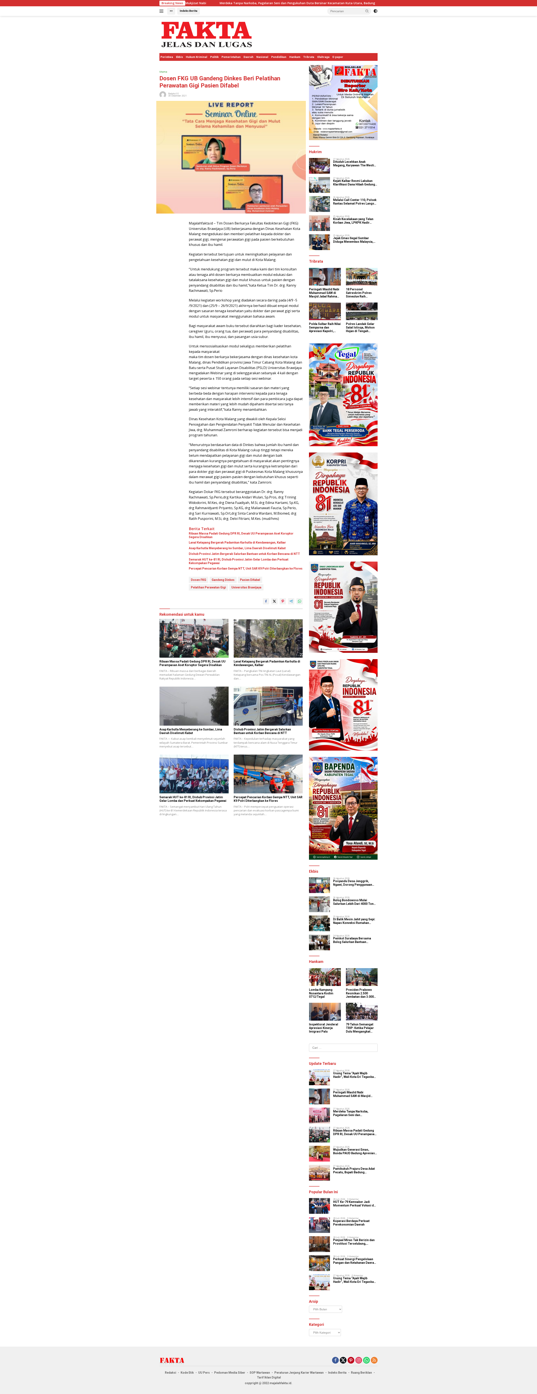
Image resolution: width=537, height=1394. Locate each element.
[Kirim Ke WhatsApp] (299, 601)
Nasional (262, 57)
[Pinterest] (351, 1360)
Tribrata (308, 57)
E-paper (337, 57)
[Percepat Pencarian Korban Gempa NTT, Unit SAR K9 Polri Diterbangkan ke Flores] (268, 774)
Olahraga (323, 57)
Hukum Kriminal (196, 57)
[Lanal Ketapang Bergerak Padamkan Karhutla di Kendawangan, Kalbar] (268, 638)
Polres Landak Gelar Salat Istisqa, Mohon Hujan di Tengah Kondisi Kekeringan (360, 327)
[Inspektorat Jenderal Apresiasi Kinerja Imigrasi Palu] (325, 1012)
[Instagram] (358, 1360)
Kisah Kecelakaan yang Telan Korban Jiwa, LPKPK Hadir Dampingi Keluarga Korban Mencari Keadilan (353, 220)
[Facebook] (335, 1360)
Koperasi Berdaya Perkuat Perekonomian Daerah (351, 1222)
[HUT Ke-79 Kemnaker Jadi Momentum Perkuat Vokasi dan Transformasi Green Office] (319, 1206)
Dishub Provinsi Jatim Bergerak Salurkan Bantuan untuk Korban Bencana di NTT (244, 554)
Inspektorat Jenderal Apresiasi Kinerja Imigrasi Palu (323, 1028)
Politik (214, 57)
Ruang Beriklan (361, 1372)
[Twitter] (343, 1360)
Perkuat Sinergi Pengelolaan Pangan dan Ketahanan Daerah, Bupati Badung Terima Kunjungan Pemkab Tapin (355, 1261)
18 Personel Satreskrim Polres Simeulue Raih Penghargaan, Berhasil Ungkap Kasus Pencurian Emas (359, 293)
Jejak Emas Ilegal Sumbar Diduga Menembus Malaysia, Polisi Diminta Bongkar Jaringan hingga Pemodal (353, 240)
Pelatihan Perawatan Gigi (208, 587)
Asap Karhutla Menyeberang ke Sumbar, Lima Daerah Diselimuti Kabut (237, 548)
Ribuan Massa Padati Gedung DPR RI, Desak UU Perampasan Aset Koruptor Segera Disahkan (351, 3)
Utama (163, 71)
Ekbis (179, 57)
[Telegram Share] (291, 601)
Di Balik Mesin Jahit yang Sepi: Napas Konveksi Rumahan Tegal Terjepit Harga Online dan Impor (355, 921)
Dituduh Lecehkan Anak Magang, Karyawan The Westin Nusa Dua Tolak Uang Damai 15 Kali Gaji (355, 163)
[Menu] (162, 11)
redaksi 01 (173, 93)
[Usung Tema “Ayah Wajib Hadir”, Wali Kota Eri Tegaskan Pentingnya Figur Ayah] (319, 1077)
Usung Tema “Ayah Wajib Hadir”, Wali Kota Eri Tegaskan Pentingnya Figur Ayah (354, 1075)
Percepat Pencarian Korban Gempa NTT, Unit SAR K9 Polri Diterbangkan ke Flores (245, 568)
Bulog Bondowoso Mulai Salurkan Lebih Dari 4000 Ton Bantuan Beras (353, 902)
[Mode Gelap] (375, 11)
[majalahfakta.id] (206, 34)
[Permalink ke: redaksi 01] (162, 94)
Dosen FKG (198, 580)
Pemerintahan (231, 57)
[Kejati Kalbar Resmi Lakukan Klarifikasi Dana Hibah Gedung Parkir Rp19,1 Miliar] (319, 185)
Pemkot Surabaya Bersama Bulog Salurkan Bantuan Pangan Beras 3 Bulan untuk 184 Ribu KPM (355, 940)
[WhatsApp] (366, 1360)
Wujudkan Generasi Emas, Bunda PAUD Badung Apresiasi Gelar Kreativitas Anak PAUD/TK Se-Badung (354, 1151)
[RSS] (374, 1360)
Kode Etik (187, 1372)
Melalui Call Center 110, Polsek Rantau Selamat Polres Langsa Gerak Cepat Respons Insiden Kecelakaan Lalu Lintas (355, 201)
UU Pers (204, 1372)
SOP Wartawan (260, 1372)
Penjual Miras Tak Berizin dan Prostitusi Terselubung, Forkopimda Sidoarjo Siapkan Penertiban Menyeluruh (354, 1241)
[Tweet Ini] (274, 601)
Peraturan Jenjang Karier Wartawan (299, 1372)
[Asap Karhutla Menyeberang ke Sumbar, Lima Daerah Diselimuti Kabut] (194, 706)
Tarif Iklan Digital (269, 1377)
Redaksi (170, 1372)
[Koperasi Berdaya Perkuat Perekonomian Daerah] (319, 1225)
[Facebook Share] (266, 601)
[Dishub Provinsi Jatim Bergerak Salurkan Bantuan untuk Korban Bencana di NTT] (268, 706)
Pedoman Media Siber (229, 1372)
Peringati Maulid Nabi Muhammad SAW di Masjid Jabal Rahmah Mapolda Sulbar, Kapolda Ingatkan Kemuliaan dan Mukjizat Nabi (324, 293)
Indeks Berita (188, 10)
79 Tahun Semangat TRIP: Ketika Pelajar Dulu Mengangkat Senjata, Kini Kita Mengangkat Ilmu (360, 1028)
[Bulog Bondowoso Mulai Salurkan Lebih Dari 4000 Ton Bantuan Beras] (319, 904)
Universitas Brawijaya (246, 587)
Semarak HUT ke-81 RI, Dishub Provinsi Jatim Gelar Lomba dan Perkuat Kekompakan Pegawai (238, 561)
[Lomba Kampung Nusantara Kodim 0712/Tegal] (325, 977)
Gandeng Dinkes (223, 580)
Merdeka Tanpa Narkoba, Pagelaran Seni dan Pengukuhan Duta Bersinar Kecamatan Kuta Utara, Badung (193, 3)
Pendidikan (278, 57)
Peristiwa (166, 57)
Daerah (248, 57)
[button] (367, 11)
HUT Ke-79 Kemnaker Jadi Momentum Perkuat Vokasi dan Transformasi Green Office (355, 1203)
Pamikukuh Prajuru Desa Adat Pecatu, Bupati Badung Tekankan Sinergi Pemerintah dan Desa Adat (354, 1170)
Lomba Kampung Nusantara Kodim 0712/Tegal (321, 993)
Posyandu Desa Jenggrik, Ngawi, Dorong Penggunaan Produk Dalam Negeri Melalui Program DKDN (353, 883)
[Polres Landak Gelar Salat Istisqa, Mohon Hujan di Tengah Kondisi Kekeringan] (362, 311)
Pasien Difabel (250, 580)
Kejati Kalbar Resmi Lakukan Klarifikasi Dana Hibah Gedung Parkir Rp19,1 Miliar (354, 182)
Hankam (294, 57)
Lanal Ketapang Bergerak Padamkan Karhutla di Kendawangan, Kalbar (237, 542)
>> (171, 10)
